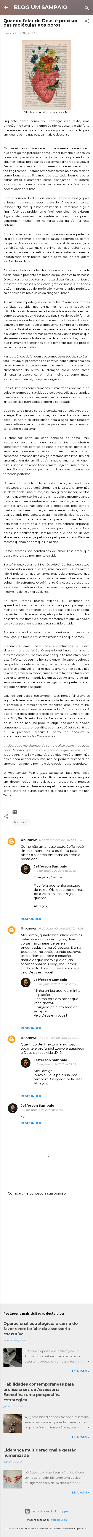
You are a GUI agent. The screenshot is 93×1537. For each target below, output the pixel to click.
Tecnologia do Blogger (49, 1511)
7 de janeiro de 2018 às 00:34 (59, 1037)
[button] (87, 21)
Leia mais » (81, 1371)
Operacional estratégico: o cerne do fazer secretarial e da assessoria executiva (40, 1328)
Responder (31, 919)
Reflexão (21, 822)
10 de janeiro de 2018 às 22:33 (55, 984)
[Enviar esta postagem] (14, 813)
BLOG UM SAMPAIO (40, 7)
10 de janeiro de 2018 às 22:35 (55, 1064)
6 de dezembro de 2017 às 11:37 (60, 840)
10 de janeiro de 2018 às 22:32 (55, 870)
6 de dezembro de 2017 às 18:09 (61, 928)
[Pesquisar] (87, 8)
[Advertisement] (46, 1250)
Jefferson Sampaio (50, 866)
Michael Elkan (59, 1520)
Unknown (29, 840)
